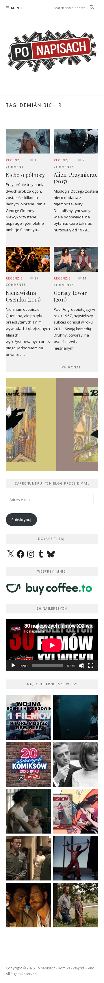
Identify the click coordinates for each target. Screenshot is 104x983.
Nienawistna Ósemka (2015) (23, 296)
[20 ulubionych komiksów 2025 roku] (28, 764)
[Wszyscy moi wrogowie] (75, 905)
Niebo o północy (25, 174)
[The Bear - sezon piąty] (75, 717)
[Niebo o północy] (28, 140)
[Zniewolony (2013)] (28, 905)
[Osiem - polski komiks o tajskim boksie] (75, 811)
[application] (52, 645)
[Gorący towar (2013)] (76, 259)
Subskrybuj (21, 519)
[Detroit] (28, 858)
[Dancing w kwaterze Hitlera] (75, 764)
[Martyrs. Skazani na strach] (75, 858)
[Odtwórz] (13, 665)
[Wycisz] (81, 665)
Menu (17, 8)
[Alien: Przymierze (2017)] (76, 140)
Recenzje (14, 160)
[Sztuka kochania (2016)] (28, 811)
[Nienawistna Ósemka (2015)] (28, 259)
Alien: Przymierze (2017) (76, 178)
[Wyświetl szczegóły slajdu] (52, 424)
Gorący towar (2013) (70, 296)
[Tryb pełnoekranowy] (91, 665)
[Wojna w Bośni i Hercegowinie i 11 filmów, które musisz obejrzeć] (28, 717)
